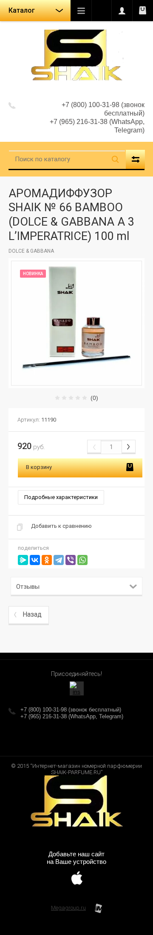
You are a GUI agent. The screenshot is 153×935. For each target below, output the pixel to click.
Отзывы (28, 586)
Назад (32, 614)
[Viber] (70, 560)
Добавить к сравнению (61, 526)
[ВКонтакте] (35, 560)
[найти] (115, 159)
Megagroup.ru (68, 908)
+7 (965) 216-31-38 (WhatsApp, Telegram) (71, 716)
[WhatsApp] (82, 560)
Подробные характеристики (61, 497)
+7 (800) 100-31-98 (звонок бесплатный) (70, 709)
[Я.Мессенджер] (23, 560)
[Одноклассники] (47, 560)
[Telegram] (59, 560)
